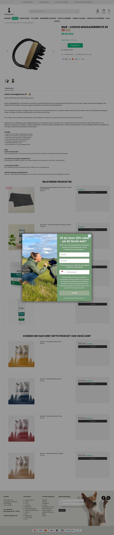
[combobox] (62, 272)
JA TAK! (74, 293)
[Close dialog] (89, 235)
